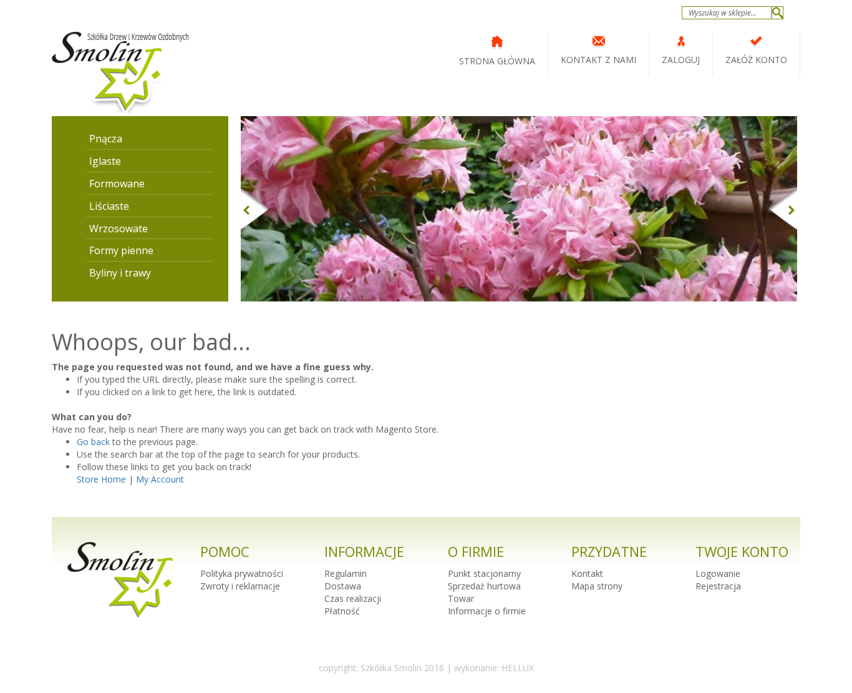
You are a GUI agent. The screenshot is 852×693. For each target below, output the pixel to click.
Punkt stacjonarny (484, 573)
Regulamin (345, 573)
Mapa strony (596, 586)
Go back (93, 442)
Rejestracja (718, 586)
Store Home (101, 479)
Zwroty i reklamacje (240, 586)
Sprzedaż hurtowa (484, 586)
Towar (461, 598)
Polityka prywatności (241, 573)
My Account (160, 479)
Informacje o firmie (487, 611)
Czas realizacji (352, 598)
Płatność (342, 611)
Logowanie (717, 573)
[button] (282, 209)
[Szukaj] (777, 12)
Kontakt (587, 573)
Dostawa (342, 586)
